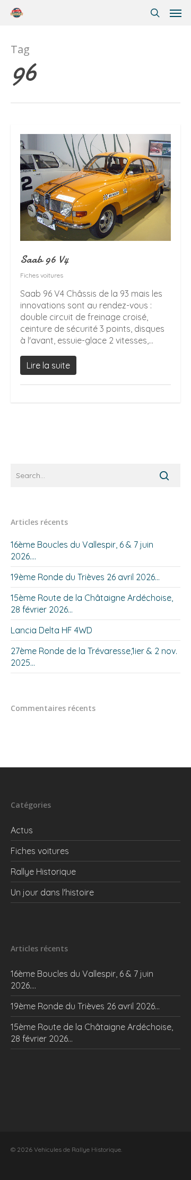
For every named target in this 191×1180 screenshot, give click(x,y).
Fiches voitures (41, 275)
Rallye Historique (43, 871)
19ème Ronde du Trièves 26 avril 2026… (85, 577)
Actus (22, 830)
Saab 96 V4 (44, 259)
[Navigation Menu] (175, 12)
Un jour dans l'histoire (52, 892)
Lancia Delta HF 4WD (51, 630)
